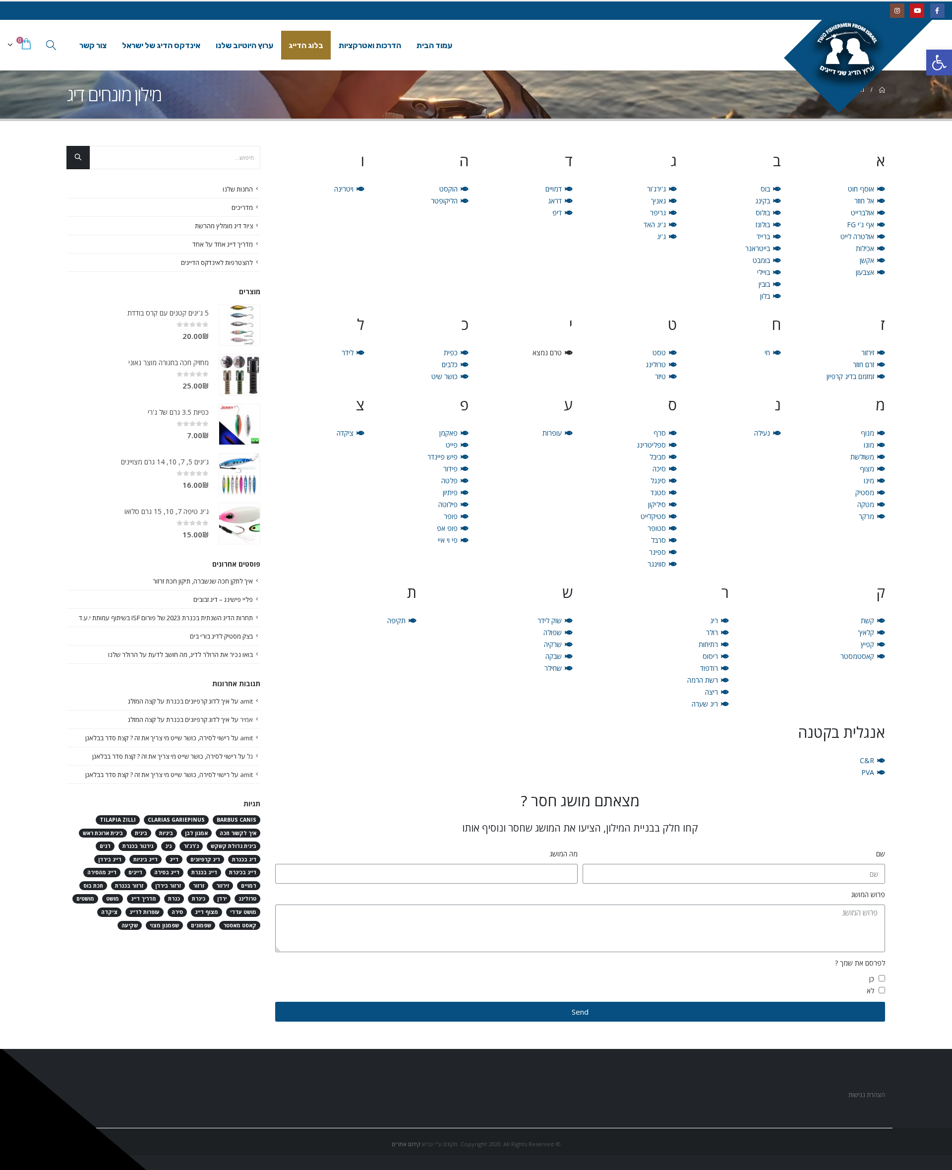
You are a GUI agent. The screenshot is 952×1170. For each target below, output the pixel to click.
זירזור (222, 885)
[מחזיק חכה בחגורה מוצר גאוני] (239, 374)
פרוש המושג (868, 894)
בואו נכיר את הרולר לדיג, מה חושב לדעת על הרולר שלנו (180, 654)
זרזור (198, 885)
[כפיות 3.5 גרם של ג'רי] (239, 424)
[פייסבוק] (937, 10)
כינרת (198, 898)
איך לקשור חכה (238, 833)
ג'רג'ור (191, 846)
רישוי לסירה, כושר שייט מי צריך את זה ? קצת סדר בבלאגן (157, 737)
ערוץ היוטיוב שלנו (244, 45)
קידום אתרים (406, 1144)
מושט (112, 898)
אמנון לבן (196, 833)
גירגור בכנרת (137, 846)
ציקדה (109, 912)
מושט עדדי (243, 912)
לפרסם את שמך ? (860, 963)
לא (870, 990)
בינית (141, 833)
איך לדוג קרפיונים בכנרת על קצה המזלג (179, 701)
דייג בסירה (166, 872)
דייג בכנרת (204, 872)
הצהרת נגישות (866, 1095)
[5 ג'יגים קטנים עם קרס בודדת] (239, 325)
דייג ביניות (145, 859)
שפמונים (201, 925)
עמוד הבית (434, 45)
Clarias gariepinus (176, 819)
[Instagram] (897, 10)
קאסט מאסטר (239, 925)
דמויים (248, 885)
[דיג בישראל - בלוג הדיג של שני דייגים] (864, 60)
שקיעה (129, 925)
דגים (105, 846)
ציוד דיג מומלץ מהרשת (224, 225)
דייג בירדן (109, 859)
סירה (177, 912)
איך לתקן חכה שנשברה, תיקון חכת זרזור (203, 581)
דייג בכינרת (242, 872)
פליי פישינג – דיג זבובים (223, 599)
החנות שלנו (238, 189)
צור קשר (93, 45)
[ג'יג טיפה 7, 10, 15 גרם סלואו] (239, 523)
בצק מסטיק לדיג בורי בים (221, 636)
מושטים (85, 898)
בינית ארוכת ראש (103, 833)
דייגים (135, 872)
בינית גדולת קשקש (233, 846)
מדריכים (242, 207)
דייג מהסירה (102, 872)
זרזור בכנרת (129, 885)
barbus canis (236, 819)
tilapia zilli (118, 819)
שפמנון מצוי (164, 925)
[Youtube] (917, 10)
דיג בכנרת (244, 859)
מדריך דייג (143, 898)
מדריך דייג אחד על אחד (222, 244)
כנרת (174, 898)
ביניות (166, 833)
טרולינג (247, 898)
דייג (174, 859)
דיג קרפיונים (205, 859)
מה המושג (563, 853)
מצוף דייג (206, 912)
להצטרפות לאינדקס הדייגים (217, 262)
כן (871, 978)
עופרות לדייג (144, 912)
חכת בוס (93, 885)
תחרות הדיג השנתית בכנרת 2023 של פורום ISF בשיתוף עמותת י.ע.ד (166, 617)
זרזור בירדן (168, 885)
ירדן (222, 898)
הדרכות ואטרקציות (370, 45)
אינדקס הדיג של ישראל (161, 45)
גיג (168, 846)
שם (880, 853)
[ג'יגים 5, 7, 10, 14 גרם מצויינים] (239, 474)
